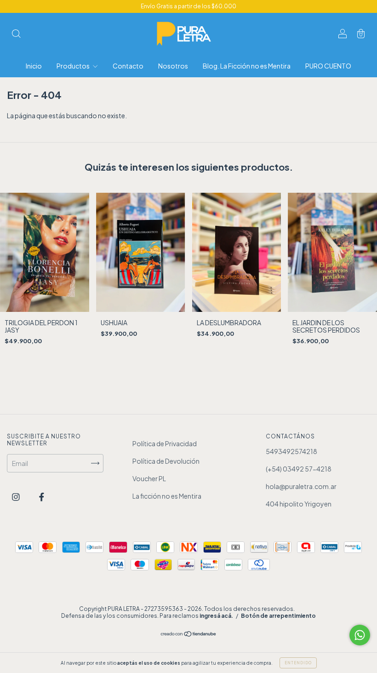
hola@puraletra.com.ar (301, 486)
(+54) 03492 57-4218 (298, 469)
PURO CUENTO (328, 66)
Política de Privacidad (164, 443)
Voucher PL (149, 478)
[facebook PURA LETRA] (42, 497)
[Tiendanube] (188, 634)
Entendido (298, 663)
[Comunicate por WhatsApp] (359, 635)
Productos (74, 66)
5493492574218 (291, 451)
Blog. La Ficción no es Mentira (247, 66)
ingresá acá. (216, 615)
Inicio (34, 66)
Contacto (128, 66)
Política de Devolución (166, 461)
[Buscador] (16, 34)
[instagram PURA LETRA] (16, 497)
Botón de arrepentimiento (278, 615)
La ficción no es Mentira (166, 496)
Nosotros (173, 66)
